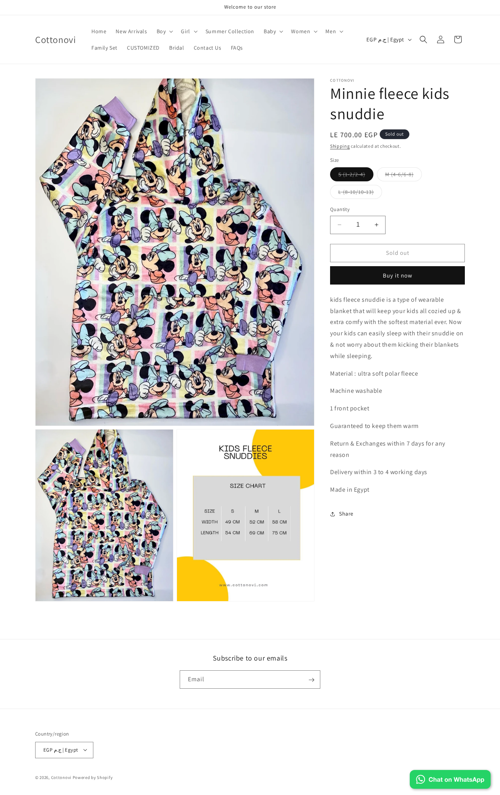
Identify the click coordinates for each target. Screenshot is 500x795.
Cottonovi (61, 777)
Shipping (340, 146)
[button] (164, 31)
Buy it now (397, 275)
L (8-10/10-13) (360, 193)
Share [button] (346, 513)
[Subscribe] (311, 680)
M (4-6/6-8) (403, 175)
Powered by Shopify (93, 777)
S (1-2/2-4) (355, 175)
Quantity (340, 209)
